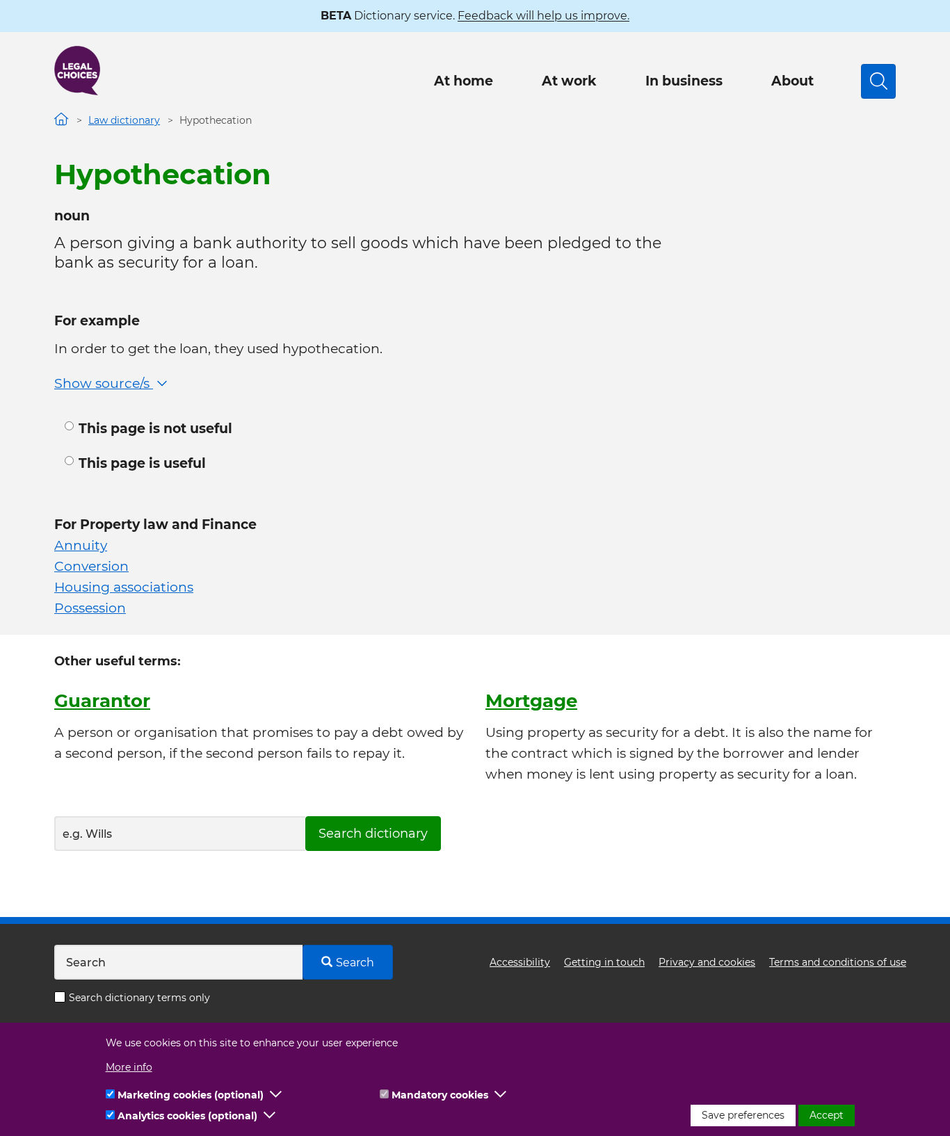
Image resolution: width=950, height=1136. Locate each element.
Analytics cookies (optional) (187, 1116)
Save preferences (743, 1115)
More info (129, 1067)
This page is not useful (155, 429)
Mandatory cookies (440, 1095)
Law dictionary (124, 120)
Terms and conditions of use (837, 962)
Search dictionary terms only (139, 997)
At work (569, 81)
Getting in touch (604, 962)
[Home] (77, 70)
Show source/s (103, 383)
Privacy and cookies (707, 962)
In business (684, 81)
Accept (827, 1115)
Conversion (91, 566)
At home (463, 81)
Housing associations (123, 587)
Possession (90, 608)
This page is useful (142, 463)
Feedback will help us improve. (543, 15)
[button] (276, 1095)
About (792, 81)
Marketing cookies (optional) (191, 1095)
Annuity (80, 545)
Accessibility (520, 962)
